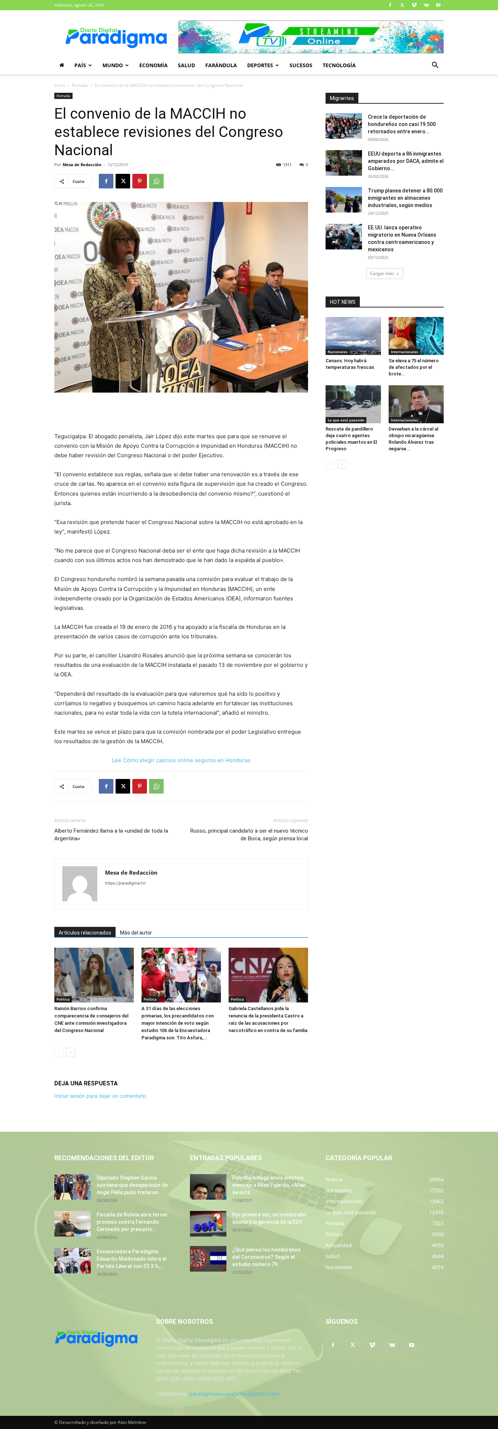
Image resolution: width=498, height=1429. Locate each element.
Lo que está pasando (346, 420)
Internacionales (404, 351)
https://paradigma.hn (125, 883)
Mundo (112, 65)
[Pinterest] (139, 181)
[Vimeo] (414, 5)
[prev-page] (58, 1052)
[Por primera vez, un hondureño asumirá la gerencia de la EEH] (208, 1224)
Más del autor (136, 933)
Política (63, 999)
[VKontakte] (426, 5)
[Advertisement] (181, 413)
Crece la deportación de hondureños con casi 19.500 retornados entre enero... (402, 124)
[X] (402, 5)
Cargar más (382, 273)
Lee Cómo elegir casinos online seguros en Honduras (181, 760)
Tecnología (339, 65)
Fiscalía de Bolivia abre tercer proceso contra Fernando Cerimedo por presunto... (132, 1222)
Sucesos (300, 65)
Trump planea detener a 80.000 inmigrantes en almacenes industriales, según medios (405, 198)
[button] (435, 65)
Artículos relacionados (85, 933)
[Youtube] (438, 5)
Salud (186, 65)
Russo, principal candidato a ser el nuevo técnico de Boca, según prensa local (249, 835)
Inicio (59, 85)
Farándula (221, 65)
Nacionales (337, 351)
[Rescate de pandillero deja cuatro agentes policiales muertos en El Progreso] (353, 404)
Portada (80, 85)
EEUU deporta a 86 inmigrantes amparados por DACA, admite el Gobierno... (406, 161)
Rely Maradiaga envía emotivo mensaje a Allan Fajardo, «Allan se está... (269, 1185)
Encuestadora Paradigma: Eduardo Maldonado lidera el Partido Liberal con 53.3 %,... (132, 1259)
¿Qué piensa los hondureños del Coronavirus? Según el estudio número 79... (266, 1257)
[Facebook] (390, 5)
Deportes (260, 65)
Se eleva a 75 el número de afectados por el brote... (414, 367)
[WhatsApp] (156, 181)
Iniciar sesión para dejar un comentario (100, 1096)
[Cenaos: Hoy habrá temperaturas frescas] (353, 336)
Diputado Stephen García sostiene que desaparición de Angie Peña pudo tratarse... (132, 1185)
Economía (153, 65)
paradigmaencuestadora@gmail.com (234, 1393)
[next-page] (70, 1052)
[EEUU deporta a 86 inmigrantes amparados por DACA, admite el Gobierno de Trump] (344, 163)
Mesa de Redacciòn (82, 164)
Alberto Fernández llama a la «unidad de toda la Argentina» (111, 835)
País (80, 65)
